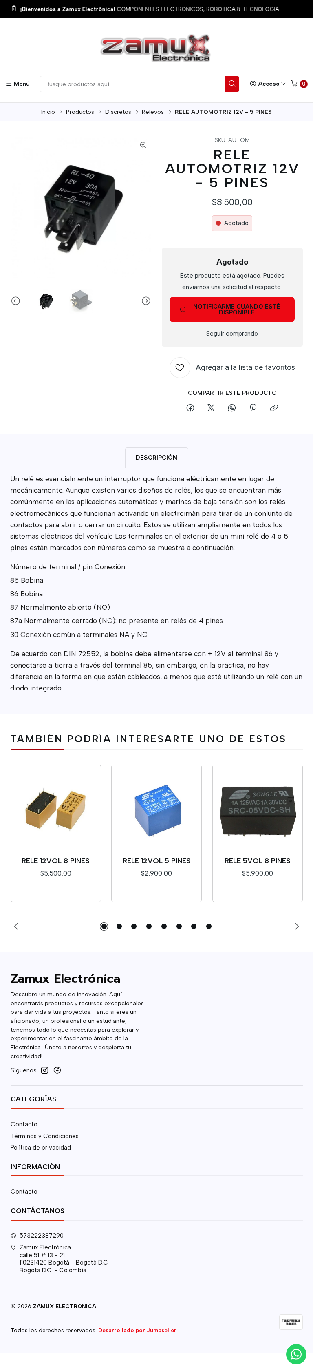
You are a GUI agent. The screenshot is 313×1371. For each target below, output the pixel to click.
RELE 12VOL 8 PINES (56, 860)
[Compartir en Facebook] (190, 408)
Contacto (24, 1124)
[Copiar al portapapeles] (274, 408)
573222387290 (42, 1235)
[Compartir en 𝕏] (211, 408)
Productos (80, 112)
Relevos (153, 112)
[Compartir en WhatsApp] (232, 408)
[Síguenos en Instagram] (44, 1070)
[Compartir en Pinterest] (252, 408)
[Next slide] (145, 301)
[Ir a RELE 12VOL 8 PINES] (55, 810)
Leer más (228, 9)
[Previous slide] (17, 301)
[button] (104, 926)
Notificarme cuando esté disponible (236, 309)
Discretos (118, 112)
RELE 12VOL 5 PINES (157, 860)
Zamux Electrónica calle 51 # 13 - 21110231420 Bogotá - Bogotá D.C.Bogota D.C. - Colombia (64, 1259)
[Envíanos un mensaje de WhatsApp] (296, 1354)
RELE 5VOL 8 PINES (258, 860)
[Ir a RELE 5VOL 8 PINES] (258, 810)
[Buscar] (232, 84)
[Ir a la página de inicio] (156, 48)
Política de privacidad (41, 1147)
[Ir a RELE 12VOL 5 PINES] (156, 810)
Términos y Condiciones (45, 1136)
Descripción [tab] (156, 457)
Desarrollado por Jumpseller (137, 1330)
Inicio (48, 112)
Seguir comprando (232, 333)
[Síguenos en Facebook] (57, 1070)
